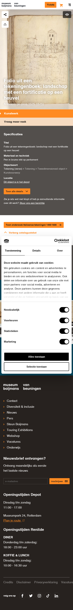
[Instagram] (39, 595)
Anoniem (10, 104)
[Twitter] (31, 595)
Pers (10, 418)
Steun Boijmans (17, 424)
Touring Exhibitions (20, 430)
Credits (8, 582)
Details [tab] (36, 250)
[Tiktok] (47, 595)
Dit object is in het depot (17, 182)
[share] (5, 14)
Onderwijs (13, 447)
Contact (12, 401)
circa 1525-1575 (32, 104)
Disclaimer (23, 582)
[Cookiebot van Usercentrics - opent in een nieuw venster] (54, 241)
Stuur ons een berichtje (32, 203)
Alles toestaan (36, 356)
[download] (5, 24)
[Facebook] (22, 595)
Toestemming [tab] (13, 250)
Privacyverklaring (46, 582)
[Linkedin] (56, 595)
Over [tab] (60, 250)
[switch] (64, 320)
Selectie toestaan (36, 366)
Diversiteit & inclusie (20, 406)
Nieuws (12, 412)
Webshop (13, 436)
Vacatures (14, 441)
